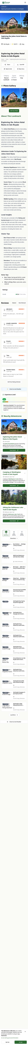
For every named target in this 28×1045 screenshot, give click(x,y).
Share (8, 64)
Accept (20, 1042)
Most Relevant (22, 303)
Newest (14, 303)
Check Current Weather (15, 722)
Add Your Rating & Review (14, 382)
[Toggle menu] (25, 2)
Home (2, 59)
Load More (13, 715)
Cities (7, 59)
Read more (4, 1035)
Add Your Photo (14, 110)
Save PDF (22, 64)
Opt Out (7, 1042)
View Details (13, 450)
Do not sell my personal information (9, 1038)
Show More (13, 538)
